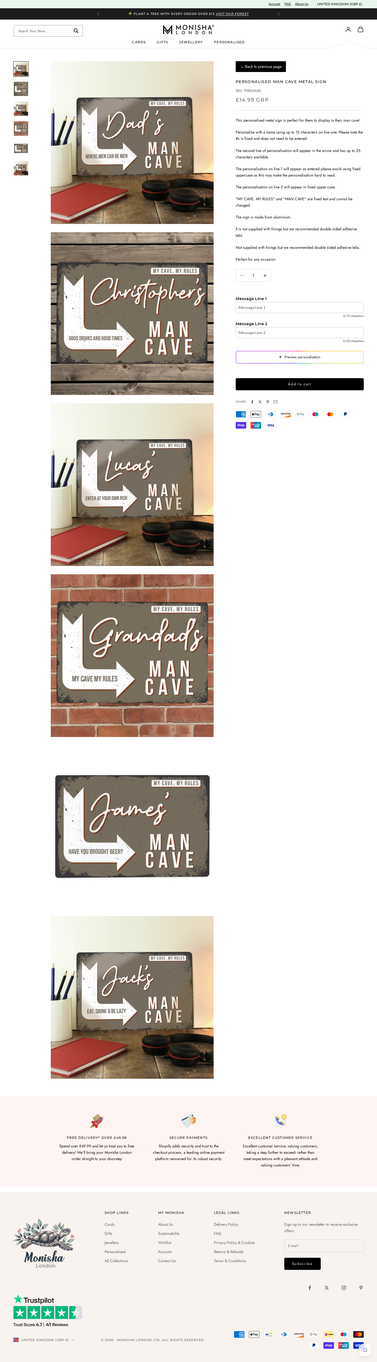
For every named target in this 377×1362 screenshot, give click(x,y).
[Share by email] (275, 402)
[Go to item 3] (21, 108)
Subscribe (302, 1263)
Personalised (229, 42)
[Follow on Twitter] (327, 1288)
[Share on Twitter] (260, 402)
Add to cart (300, 384)
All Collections (116, 1261)
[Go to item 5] (21, 148)
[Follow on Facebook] (309, 1288)
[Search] (76, 30)
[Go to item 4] (21, 128)
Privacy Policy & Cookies (234, 1242)
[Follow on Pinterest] (361, 1288)
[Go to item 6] (21, 168)
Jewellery (191, 42)
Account (274, 3)
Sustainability (168, 1233)
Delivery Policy (226, 1224)
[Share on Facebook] (252, 402)
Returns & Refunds (228, 1251)
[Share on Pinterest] (268, 402)
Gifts (162, 42)
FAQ (288, 3)
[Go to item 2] (21, 89)
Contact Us (167, 1261)
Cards (139, 42)
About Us (301, 3)
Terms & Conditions (230, 1261)
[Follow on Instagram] (344, 1288)
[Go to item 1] (21, 69)
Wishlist (164, 1242)
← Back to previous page (261, 66)
